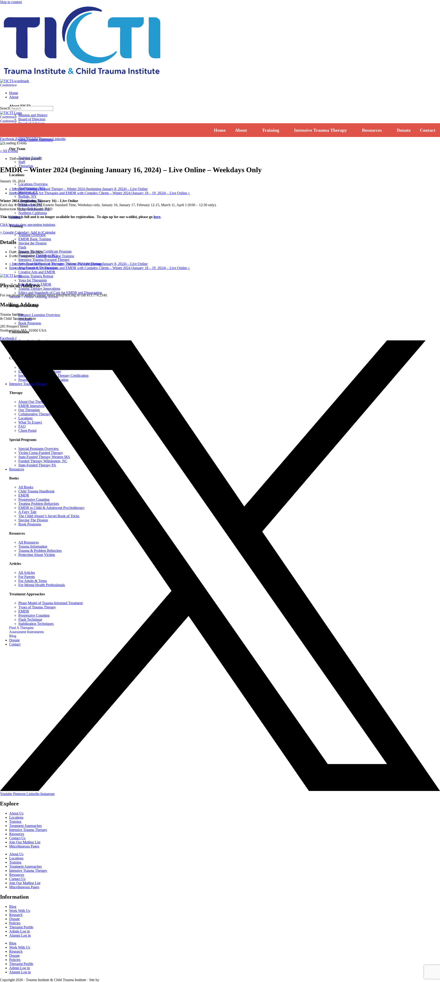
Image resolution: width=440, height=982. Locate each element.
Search (5, 108)
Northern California (32, 213)
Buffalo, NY (27, 196)
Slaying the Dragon (32, 243)
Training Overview (32, 235)
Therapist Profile (21, 927)
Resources (16, 834)
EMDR (41, 256)
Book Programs (29, 323)
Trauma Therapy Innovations (39, 288)
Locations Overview (33, 184)
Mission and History (33, 115)
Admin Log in (19, 931)
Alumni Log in (20, 935)
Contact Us (17, 838)
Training (15, 821)
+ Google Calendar (14, 232)
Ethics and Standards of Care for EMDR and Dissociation (60, 293)
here (157, 217)
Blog (12, 906)
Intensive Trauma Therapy (28, 830)
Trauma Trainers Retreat (35, 276)
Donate (14, 919)
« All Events (9, 151)
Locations (16, 817)
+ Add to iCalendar (41, 232)
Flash (22, 247)
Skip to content (11, 2)
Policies (14, 923)
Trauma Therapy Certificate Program (45, 251)
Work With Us (19, 911)
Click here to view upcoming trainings (27, 225)
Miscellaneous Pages (24, 846)
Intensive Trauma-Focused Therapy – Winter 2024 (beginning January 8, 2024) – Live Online (78, 189)
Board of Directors (31, 119)
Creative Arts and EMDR (36, 272)
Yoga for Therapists (32, 280)
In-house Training (61, 256)
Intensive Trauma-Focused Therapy (44, 260)
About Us (16, 813)
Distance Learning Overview (39, 315)
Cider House (107, 980)
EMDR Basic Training (34, 239)
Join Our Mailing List (24, 842)
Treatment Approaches (25, 826)
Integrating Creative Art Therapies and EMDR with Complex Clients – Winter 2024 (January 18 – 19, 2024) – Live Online (99, 193)
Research (15, 915)
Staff (21, 162)
